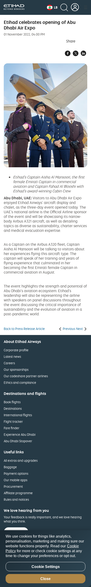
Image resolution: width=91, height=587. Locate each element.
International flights (18, 415)
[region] (45, 558)
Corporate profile (16, 350)
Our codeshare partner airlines (26, 376)
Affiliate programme (18, 493)
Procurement (13, 486)
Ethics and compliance (20, 382)
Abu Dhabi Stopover (18, 441)
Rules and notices (16, 499)
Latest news (12, 356)
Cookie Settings (46, 567)
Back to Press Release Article (24, 329)
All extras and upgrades (21, 460)
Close (45, 579)
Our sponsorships (16, 369)
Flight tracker (13, 421)
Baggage (10, 467)
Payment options (16, 473)
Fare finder (11, 428)
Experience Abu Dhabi (19, 434)
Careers (9, 363)
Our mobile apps (15, 480)
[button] (52, 7)
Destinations (13, 408)
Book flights (12, 402)
